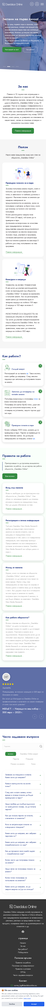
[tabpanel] (23, 697)
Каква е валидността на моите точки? (17, 785)
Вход (37, 4)
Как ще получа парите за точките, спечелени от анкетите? (19, 817)
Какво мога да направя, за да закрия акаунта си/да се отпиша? (19, 888)
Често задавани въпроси (23, 975)
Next (41, 716)
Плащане (29, 759)
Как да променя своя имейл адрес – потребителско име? (20, 852)
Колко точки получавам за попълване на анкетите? (16, 879)
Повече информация (23, 130)
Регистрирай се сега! (12, 52)
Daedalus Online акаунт (29, 754)
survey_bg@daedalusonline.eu (25, 985)
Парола (16, 759)
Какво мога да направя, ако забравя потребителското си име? (20, 843)
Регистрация (31, 4)
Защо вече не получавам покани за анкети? (20, 870)
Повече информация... (15, 509)
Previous (34, 716)
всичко (10, 754)
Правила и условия (23, 969)
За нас (23, 946)
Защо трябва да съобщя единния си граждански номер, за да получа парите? (20, 807)
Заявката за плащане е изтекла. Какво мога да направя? (18, 776)
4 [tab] (17, 66)
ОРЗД (23, 972)
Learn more (27, 998)
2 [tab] (8, 66)
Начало (23, 943)
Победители (23, 952)
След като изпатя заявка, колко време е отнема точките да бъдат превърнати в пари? (19, 795)
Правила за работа (23, 962)
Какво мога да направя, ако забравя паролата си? (20, 834)
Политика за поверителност (23, 965)
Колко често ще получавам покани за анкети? (19, 861)
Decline (12, 1004)
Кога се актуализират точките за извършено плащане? (18, 825)
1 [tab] (4, 66)
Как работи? (30, 52)
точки (36, 399)
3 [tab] (13, 66)
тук (27, 373)
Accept (34, 1004)
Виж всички (9, 476)
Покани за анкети (17, 764)
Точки (33, 764)
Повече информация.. (14, 252)
